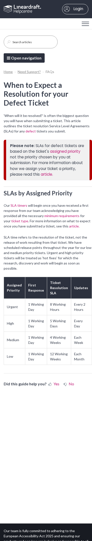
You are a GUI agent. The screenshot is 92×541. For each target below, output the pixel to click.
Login (77, 9)
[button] (85, 22)
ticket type (19, 221)
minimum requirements (61, 216)
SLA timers (19, 205)
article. (47, 174)
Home (8, 72)
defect (31, 131)
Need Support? (29, 72)
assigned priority (65, 151)
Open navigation (25, 58)
